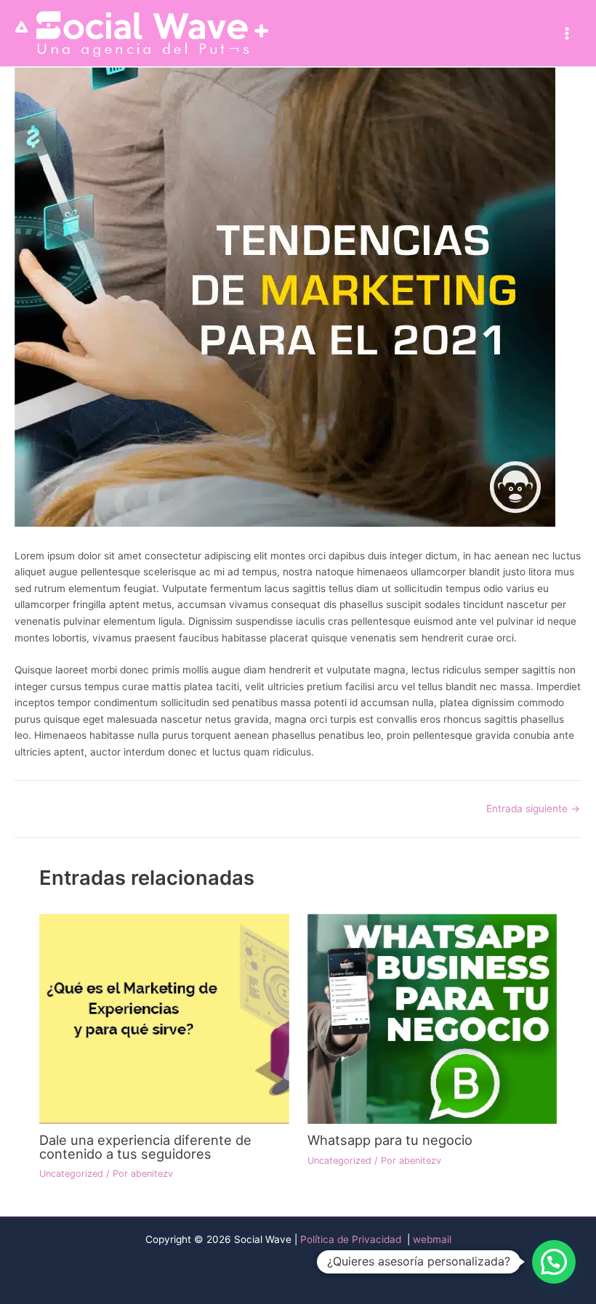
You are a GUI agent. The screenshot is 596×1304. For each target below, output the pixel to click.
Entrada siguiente (533, 809)
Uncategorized (71, 1173)
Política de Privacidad (352, 1239)
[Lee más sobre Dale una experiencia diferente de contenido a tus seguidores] (164, 1018)
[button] (554, 1262)
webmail (432, 1239)
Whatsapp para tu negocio (389, 1140)
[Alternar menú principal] (567, 33)
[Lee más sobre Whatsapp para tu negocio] (432, 1018)
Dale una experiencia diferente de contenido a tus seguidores (145, 1146)
